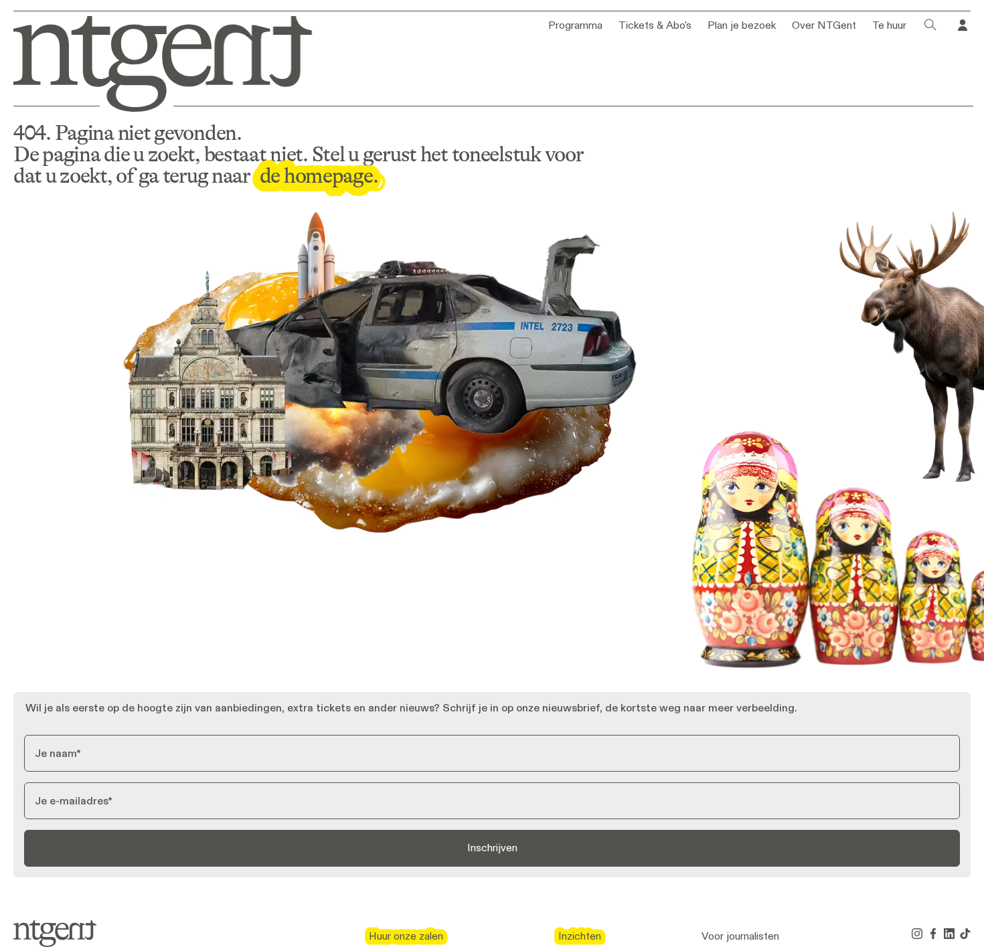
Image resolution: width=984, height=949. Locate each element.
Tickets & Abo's (655, 25)
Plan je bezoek (742, 25)
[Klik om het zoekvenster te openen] (930, 25)
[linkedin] (949, 933)
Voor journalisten (740, 936)
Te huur (889, 25)
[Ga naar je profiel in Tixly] (963, 25)
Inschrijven (492, 847)
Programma (575, 25)
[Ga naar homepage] (153, 61)
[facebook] (933, 933)
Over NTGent (824, 25)
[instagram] (917, 933)
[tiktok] (965, 933)
